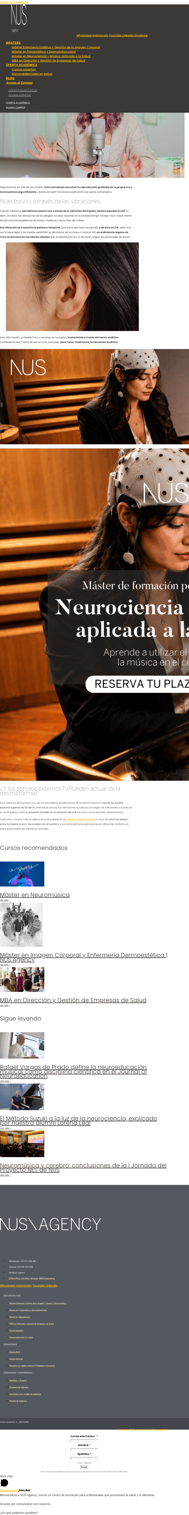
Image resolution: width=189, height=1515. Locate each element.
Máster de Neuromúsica (80, 819)
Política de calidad (160, 1429)
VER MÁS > (5, 900)
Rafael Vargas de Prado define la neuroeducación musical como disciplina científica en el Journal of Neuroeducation (73, 1071)
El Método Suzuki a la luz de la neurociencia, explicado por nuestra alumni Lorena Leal (78, 1120)
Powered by (9, 1491)
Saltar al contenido (14, 2)
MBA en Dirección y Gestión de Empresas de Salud (73, 1000)
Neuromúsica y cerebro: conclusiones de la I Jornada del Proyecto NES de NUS (83, 1167)
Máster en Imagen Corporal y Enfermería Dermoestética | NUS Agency (84, 957)
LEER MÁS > (5, 1081)
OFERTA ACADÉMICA (22, 90)
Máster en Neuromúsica (35, 895)
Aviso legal (123, 1429)
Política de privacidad (140, 1429)
